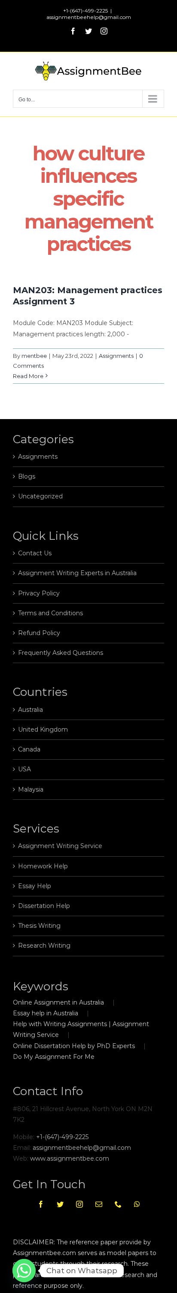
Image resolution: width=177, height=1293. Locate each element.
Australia (30, 710)
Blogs (26, 476)
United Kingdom (43, 729)
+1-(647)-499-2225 (62, 1137)
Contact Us (35, 553)
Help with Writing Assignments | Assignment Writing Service (81, 1029)
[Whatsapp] (137, 1204)
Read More (28, 376)
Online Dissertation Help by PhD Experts (74, 1046)
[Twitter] (60, 1204)
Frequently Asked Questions (60, 653)
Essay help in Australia (45, 1013)
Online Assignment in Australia (58, 1002)
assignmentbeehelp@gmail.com (88, 17)
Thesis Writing (39, 926)
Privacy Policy (39, 593)
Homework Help (43, 866)
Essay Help (34, 886)
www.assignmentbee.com (69, 1158)
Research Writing (44, 945)
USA (24, 769)
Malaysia (30, 789)
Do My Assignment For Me (54, 1057)
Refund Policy (39, 633)
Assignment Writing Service (60, 846)
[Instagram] (79, 1204)
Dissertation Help (44, 906)
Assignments (116, 355)
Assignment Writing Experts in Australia (77, 573)
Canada (29, 749)
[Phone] (118, 1204)
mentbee (34, 355)
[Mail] (99, 1204)
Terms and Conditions (50, 613)
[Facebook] (41, 1204)
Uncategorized (40, 496)
